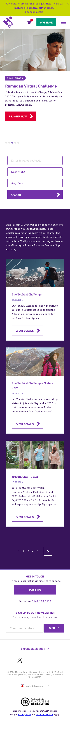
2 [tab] (9, 143)
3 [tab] (12, 143)
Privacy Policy (24, 714)
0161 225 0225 (41, 601)
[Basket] (29, 23)
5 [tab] (18, 143)
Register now (18, 116)
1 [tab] (6, 143)
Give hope (46, 22)
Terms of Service (44, 714)
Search (16, 195)
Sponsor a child (34, 11)
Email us (35, 590)
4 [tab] (15, 143)
